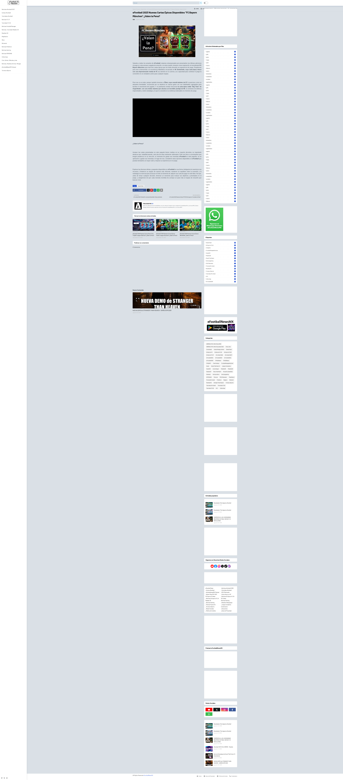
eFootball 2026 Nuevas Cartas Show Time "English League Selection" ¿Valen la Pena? (143, 234)
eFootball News (209, 588)
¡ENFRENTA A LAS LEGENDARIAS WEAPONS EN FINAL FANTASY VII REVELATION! (222, 519)
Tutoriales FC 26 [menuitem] (6, 23)
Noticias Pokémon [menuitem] (7, 46)
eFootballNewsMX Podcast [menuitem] (9, 67)
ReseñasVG (221, 268)
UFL (221, 276)
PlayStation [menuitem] (5, 36)
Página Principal (136, 9)
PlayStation (231, 377)
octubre (221, 79)
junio (221, 57)
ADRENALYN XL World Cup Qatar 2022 (215, 346)
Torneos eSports (220, 271)
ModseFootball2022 (228, 371)
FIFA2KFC (220, 247)
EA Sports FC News (210, 596)
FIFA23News (226, 360)
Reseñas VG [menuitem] (5, 33)
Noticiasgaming (221, 260)
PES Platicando (220, 263)
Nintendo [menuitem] (4, 43)
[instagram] (6, 778)
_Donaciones (224, 608)
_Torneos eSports (210, 606)
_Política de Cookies (211, 611)
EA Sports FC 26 (227, 352)
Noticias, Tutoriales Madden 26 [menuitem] (10, 29)
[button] (206, 3)
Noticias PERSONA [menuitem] (7, 53)
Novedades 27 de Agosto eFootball (222, 510)
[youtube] (209, 709)
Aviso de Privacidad (210, 776)
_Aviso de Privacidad (226, 611)
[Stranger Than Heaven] (167, 300)
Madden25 (220, 255)
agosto (220, 51)
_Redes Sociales (210, 608)
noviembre (221, 76)
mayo (221, 60)
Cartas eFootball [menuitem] (6, 12)
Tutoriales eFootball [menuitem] (7, 16)
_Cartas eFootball (210, 590)
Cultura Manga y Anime (219, 349)
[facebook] (1, 778)
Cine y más (228, 346)
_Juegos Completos (226, 604)
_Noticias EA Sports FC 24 (212, 598)
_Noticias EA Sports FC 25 (227, 596)
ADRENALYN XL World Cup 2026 (213, 344)
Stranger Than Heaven (219, 382)
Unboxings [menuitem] (5, 57)
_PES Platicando (225, 592)
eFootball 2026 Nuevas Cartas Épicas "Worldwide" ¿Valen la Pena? (189, 234)
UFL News (223, 598)
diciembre (221, 74)
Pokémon (219, 380)
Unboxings (220, 279)
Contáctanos (224, 606)
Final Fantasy (216, 363)
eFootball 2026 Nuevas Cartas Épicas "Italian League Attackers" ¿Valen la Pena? (166, 234)
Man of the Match (220, 258)
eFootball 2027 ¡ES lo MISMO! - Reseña (223, 747)
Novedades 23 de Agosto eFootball (222, 503)
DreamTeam (143, 9)
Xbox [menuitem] (3, 40)
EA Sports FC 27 (210, 355)
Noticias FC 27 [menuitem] (6, 19)
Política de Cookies (223, 776)
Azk (134, 19)
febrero (221, 68)
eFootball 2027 (228, 355)
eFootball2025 (221, 281)
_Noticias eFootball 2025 (227, 588)
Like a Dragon (216, 368)
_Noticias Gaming (210, 602)
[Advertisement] (221, 22)
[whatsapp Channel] (209, 714)
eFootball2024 (227, 357)
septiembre (221, 82)
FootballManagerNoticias (220, 250)
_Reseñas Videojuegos (226, 602)
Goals (207, 366)
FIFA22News (218, 360)
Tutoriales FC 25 (221, 385)
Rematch (231, 380)
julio (220, 54)
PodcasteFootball (220, 266)
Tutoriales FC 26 (210, 388)
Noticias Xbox (216, 374)
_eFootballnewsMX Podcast (212, 592)
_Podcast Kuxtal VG (210, 604)
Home (200, 776)
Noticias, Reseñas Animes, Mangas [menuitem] (11, 63)
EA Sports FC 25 (221, 245)
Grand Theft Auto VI (215, 366)
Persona (216, 377)
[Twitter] (148, 190)
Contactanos (234, 776)
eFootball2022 (209, 357)
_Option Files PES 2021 (211, 594)
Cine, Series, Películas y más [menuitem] (9, 60)
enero (221, 71)
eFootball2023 (218, 357)
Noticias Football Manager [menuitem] (9, 26)
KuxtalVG (220, 253)
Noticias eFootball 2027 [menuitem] (8, 9)
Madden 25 (208, 600)
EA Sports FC (209, 352)
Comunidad (209, 349)
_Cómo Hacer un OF (226, 594)
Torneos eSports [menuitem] (6, 70)
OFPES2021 (209, 377)
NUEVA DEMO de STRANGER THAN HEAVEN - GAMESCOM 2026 (152, 310)
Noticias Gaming (225, 600)
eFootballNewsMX (148, 775)
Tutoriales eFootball (220, 273)
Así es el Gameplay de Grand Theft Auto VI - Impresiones (225, 755)
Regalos (225, 380)
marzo (221, 65)
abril (221, 62)
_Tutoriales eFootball (226, 590)
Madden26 (230, 368)
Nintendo (208, 374)
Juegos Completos (226, 366)
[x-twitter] (4, 778)
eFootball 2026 (219, 355)
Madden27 (208, 371)
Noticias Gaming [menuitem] (6, 50)
